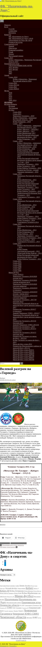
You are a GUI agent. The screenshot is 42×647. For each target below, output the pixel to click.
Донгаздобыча (21, 588)
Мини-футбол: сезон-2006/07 (23, 358)
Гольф (11, 52)
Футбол (11, 110)
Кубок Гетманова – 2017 (26, 139)
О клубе (12, 29)
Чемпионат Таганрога (18, 543)
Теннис (11, 54)
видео (39, 617)
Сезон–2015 (17, 174)
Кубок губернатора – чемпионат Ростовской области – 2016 (29, 144)
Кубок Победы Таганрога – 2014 (29, 218)
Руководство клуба (16, 42)
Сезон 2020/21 (14, 89)
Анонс (22, 585)
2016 (10, 96)
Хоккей (11, 46)
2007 (10, 73)
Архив (6, 75)
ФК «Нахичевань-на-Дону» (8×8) (21, 38)
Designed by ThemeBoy (8, 646)
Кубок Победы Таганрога (7, 593)
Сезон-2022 (13, 83)
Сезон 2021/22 (14, 85)
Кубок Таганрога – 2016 (26, 166)
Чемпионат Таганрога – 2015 (28, 187)
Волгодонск (34, 585)
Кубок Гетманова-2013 (25, 232)
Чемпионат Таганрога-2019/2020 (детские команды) (25, 285)
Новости (7, 25)
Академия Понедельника (7, 586)
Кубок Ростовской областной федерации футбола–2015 (28, 184)
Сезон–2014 (17, 199)
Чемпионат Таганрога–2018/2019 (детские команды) (25, 297)
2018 (10, 93)
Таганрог (19, 608)
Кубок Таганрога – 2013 (26, 240)
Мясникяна (37, 596)
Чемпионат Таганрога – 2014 (28, 216)
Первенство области (9, 605)
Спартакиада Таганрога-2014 (28, 222)
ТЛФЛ (9, 607)
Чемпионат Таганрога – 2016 (28, 164)
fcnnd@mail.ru (21, 640)
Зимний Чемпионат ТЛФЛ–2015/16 (26, 325)
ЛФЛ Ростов (3, 596)
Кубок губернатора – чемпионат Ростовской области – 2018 (25, 119)
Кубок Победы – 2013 (25, 234)
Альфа (17, 586)
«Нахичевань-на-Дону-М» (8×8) (20, 40)
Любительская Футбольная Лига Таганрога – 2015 (29, 194)
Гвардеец (2, 588)
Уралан (16, 611)
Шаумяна (29, 617)
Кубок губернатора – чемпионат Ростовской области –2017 (29, 126)
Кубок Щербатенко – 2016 (26, 147)
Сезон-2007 (17, 269)
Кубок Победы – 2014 (25, 209)
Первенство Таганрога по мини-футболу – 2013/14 (25, 337)
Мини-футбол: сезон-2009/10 (23, 352)
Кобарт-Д (36, 588)
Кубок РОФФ (17, 593)
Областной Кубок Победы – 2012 (29, 253)
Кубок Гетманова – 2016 (26, 149)
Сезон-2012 (17, 243)
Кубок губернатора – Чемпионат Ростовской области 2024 (25, 80)
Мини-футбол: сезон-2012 (22, 344)
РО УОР (22, 605)
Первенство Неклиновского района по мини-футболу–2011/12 (27, 347)
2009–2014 (12, 100)
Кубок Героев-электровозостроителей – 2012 (28, 250)
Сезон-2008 (17, 267)
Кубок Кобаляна (28, 591)
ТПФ (14, 608)
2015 (10, 98)
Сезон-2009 (17, 265)
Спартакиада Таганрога (32, 605)
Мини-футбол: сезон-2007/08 (23, 356)
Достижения (13, 108)
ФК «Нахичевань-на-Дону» (19, 37)
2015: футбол (13, 67)
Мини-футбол (14, 272)
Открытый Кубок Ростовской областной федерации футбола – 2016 (29, 154)
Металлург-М (5, 543)
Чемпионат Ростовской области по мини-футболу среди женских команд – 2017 (27, 305)
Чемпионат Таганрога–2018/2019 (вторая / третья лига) (25, 293)
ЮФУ (35, 617)
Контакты (12, 33)
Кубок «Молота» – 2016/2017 (28, 129)
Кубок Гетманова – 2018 (22, 122)
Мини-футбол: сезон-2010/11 (23, 350)
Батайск (28, 586)
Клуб (6, 27)
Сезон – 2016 (18, 141)
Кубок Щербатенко (30, 593)
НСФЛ (2, 599)
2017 (10, 95)
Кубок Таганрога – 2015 (26, 189)
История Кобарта (10, 104)
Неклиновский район (13, 602)
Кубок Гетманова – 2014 (26, 207)
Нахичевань (11, 599)
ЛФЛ (39, 593)
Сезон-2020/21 (18, 274)
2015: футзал (13, 69)
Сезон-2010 (17, 263)
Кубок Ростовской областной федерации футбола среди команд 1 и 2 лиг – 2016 (29, 160)
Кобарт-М (4, 591)
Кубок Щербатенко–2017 (26, 133)
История (12, 106)
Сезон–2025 (8, 58)
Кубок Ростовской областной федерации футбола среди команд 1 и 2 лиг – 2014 (29, 212)
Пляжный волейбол (16, 50)
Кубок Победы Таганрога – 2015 (29, 191)
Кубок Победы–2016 (24, 151)
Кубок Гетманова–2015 (25, 182)
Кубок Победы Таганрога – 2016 (29, 168)
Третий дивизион (8, 611)
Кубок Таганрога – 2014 (26, 220)
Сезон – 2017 (18, 124)
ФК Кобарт (8, 102)
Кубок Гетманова (17, 591)
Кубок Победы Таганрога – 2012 (29, 259)
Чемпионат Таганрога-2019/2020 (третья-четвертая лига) (25, 281)
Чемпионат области (13, 617)
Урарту (20, 611)
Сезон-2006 (17, 271)
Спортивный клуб (11, 44)
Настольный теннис (16, 56)
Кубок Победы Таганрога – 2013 (29, 238)
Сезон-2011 (17, 261)
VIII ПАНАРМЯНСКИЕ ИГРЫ (20, 66)
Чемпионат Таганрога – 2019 (23, 116)
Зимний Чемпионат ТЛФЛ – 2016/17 (26, 313)
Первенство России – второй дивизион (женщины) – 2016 (28, 171)
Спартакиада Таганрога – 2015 (28, 197)
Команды (7, 35)
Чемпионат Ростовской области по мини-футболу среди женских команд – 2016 (27, 317)
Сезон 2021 (13, 87)
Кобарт (2, 378)
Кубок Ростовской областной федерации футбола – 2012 (28, 256)
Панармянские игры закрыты (12, 545)
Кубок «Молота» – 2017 (26, 131)
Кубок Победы (37, 591)
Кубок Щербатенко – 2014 (26, 205)
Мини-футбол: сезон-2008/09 (23, 354)
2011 (10, 71)
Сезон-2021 (17, 114)
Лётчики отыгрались (8, 547)
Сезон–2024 (13, 77)
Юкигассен (13, 48)
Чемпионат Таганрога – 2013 (28, 236)
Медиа (6, 91)
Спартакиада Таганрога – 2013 (28, 242)
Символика (13, 31)
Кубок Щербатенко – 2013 (26, 230)
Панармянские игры (11, 64)
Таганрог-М (25, 608)
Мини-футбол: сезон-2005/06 (23, 360)
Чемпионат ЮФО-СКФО (26, 613)
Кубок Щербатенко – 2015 (26, 180)
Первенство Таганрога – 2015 (24, 327)
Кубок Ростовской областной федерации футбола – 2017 (28, 136)
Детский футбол (11, 588)
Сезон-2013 (17, 224)
